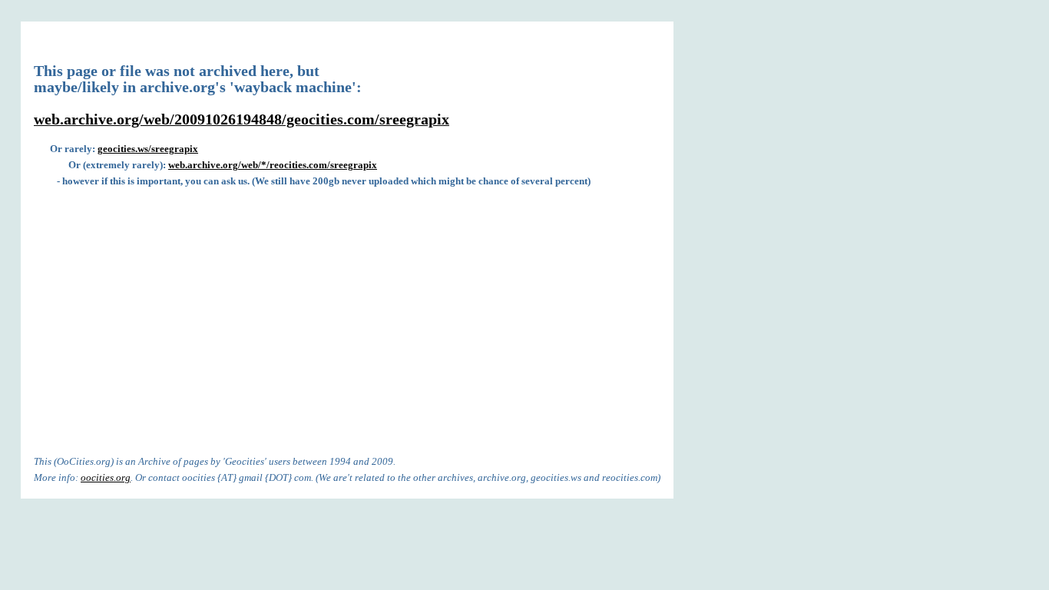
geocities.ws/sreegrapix (148, 148)
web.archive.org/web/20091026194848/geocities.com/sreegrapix (241, 119)
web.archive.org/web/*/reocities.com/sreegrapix (272, 165)
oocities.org (106, 477)
